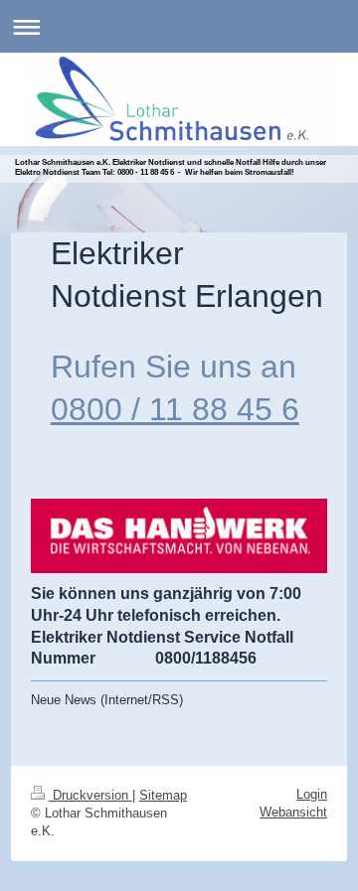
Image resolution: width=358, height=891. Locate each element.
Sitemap (163, 795)
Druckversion (90, 795)
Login (311, 794)
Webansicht (293, 812)
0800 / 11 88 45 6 (175, 409)
